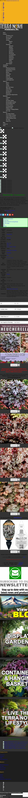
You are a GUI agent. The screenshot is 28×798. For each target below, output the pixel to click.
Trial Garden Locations (11, 115)
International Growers (10, 69)
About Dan (8, 88)
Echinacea (11, 50)
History (7, 82)
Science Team (9, 90)
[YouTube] (3, 7)
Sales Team (8, 74)
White (8, 245)
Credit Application (10, 79)
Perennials (8, 44)
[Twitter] (3, 4)
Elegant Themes (8, 792)
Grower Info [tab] (6, 220)
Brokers (7, 72)
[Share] (3, 795)
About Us (5, 81)
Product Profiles (9, 104)
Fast (8, 255)
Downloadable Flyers (10, 103)
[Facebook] (3, 3)
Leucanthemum (12, 54)
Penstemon (11, 56)
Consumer (8, 97)
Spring (8, 274)
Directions (8, 93)
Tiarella (10, 62)
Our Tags (8, 119)
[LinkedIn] (3, 6)
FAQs (4, 125)
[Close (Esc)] (5, 795)
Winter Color (15, 289)
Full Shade (12, 210)
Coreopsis (11, 48)
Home (4, 32)
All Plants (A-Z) (9, 35)
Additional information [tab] (8, 218)
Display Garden (9, 107)
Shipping (8, 75)
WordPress (19, 792)
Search (9, 794)
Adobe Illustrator (18, 517)
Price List (8, 76)
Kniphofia (11, 59)
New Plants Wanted (10, 113)
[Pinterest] (3, 9)
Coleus (10, 43)
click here (21, 563)
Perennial (9, 237)
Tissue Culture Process (11, 116)
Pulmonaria (11, 57)
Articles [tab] (4, 226)
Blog (4, 122)
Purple (11, 246)
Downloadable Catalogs (11, 102)
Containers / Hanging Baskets (12, 109)
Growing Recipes (9, 106)
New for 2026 (9, 37)
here (24, 557)
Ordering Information (10, 68)
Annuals (7, 40)
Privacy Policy (3, 767)
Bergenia (11, 47)
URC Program (9, 63)
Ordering (5, 66)
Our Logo (8, 110)
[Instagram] (3, 10)
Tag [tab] (4, 224)
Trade (7, 99)
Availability (5, 65)
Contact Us (5, 124)
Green (8, 246)
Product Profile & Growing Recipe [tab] (10, 221)
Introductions (9, 91)
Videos (7, 84)
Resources (5, 112)
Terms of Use (2, 769)
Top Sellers (8, 38)
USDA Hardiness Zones (11, 118)
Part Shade (7, 210)
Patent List (8, 121)
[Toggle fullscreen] (2, 795)
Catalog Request (9, 78)
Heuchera (11, 51)
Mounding (9, 252)
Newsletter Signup (10, 100)
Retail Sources (9, 71)
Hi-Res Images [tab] (6, 223)
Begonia (10, 41)
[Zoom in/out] (0, 795)
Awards (7, 85)
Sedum (10, 60)
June (8, 212)
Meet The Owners (10, 87)
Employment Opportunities (11, 94)
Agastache (11, 45)
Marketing (5, 96)
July (10, 212)
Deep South (9, 289)
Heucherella (11, 53)
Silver (14, 246)
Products (5, 34)
